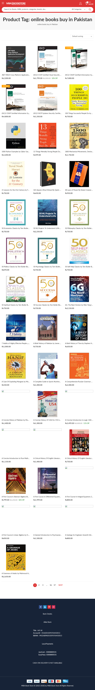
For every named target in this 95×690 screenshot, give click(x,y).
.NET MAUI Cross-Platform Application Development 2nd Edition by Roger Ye (29, 75)
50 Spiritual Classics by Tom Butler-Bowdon (17, 305)
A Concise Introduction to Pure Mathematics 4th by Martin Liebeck (26, 458)
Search (90, 9)
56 (51, 585)
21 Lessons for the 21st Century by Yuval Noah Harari (21, 190)
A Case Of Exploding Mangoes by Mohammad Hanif (20, 382)
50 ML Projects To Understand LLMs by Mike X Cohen (52, 228)
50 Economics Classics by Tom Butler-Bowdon (18, 228)
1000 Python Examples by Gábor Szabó (16, 152)
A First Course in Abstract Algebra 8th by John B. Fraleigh (22, 497)
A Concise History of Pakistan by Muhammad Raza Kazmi (22, 420)
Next (61, 585)
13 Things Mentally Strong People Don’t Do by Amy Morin (54, 152)
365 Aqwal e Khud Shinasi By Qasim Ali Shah (49, 190)
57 (55, 585)
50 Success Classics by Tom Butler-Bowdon (48, 305)
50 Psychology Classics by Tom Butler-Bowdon (50, 267)
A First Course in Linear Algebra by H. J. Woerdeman (20, 535)
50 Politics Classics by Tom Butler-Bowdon (17, 267)
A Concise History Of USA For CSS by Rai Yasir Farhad (52, 420)
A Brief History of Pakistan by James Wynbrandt (50, 343)
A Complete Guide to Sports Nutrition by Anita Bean (52, 382)
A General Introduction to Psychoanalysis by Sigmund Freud (54, 535)
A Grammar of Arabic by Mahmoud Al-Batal (17, 573)
